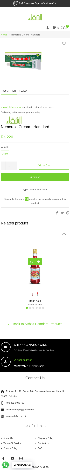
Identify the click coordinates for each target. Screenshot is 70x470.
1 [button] (27, 308)
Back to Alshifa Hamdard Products (37, 324)
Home (4, 34)
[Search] (62, 28)
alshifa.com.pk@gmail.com (20, 409)
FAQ (40, 448)
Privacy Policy (10, 448)
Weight (4, 147)
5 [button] (40, 308)
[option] (35, 269)
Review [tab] (23, 91)
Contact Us (43, 443)
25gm (5, 153)
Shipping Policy (46, 438)
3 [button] (33, 308)
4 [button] (37, 308)
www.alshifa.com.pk (11, 107)
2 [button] (30, 308)
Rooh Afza (35, 300)
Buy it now (35, 177)
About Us (8, 438)
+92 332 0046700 (23, 360)
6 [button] (43, 308)
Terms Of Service (12, 443)
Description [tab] (9, 91)
